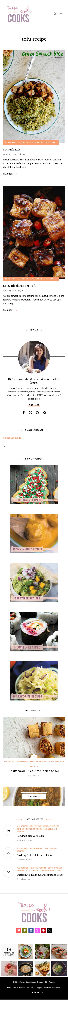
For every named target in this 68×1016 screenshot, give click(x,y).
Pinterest (44, 412)
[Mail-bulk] (24, 930)
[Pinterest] (43, 930)
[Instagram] (37, 930)
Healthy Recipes (40, 142)
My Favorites (57, 279)
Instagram (37, 412)
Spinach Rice (12, 149)
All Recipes (25, 142)
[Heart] (18, 930)
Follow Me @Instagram (9, 954)
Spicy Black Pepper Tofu (19, 286)
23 (23, 154)
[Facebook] (31, 930)
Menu (61, 14)
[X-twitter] (49, 930)
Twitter (30, 412)
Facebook (23, 412)
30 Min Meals (11, 142)
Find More (34, 405)
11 (22, 290)
